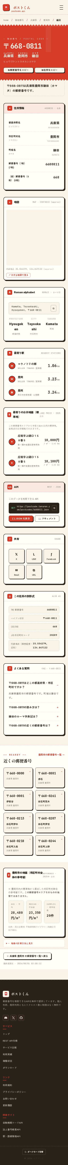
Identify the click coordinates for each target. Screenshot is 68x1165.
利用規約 (7, 1085)
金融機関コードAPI (13, 1122)
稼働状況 (7, 1061)
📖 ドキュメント (47, 518)
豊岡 (20, 377)
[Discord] (6, 1018)
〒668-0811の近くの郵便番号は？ (30, 725)
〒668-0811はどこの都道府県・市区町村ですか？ (31, 684)
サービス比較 (10, 1047)
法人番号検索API (11, 1129)
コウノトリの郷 (27, 364)
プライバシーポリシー (14, 1092)
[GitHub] (21, 1018)
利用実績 (7, 1054)
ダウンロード (10, 1067)
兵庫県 (34, 20)
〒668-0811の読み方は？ (24, 707)
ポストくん (38, 1158)
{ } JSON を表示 (21, 518)
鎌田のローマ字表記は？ (23, 716)
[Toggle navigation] (61, 7)
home (6, 20)
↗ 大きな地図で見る (18, 275)
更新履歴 (7, 1105)
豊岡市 (46, 20)
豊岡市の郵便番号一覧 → (51, 754)
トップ (6, 1034)
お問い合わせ (10, 1098)
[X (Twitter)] (13, 1018)
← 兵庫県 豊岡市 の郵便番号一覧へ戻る (27, 956)
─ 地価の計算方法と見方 (20, 943)
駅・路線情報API (11, 1136)
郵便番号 (19, 20)
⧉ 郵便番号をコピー (18, 70)
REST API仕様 (10, 1040)
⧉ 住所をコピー (50, 70)
